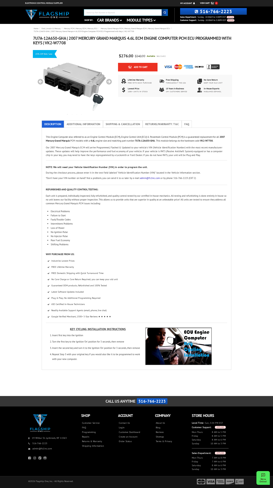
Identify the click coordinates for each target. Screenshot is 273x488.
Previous (39, 80)
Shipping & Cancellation (123, 124)
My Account (186, 3)
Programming (89, 432)
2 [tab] (72, 114)
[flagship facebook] (30, 458)
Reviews (160, 432)
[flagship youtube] (45, 458)
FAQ (186, 124)
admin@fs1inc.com (150, 178)
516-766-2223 (216, 11)
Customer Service (91, 422)
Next (107, 80)
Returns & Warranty (92, 441)
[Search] (165, 12)
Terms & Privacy (164, 441)
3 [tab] (76, 114)
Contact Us (124, 422)
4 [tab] (81, 114)
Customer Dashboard (129, 432)
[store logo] (47, 15)
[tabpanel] (74, 80)
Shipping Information (93, 445)
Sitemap (160, 436)
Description (52, 124)
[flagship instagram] (35, 458)
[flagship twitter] (40, 458)
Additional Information (83, 124)
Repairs (85, 436)
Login (121, 427)
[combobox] (126, 12)
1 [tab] (67, 114)
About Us (160, 422)
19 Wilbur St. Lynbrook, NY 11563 (49, 438)
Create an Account (128, 436)
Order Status (125, 441)
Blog (158, 427)
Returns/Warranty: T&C (162, 124)
